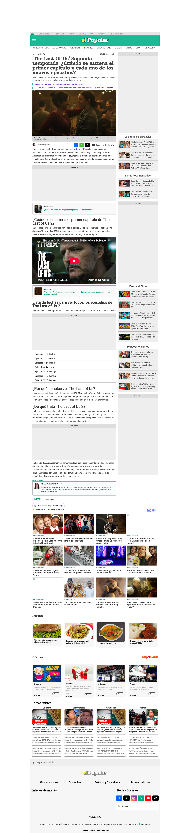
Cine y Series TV (38, 54)
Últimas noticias (41, 48)
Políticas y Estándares (107, 782)
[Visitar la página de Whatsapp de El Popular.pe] (141, 798)
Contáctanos (76, 782)
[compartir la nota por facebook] (76, 145)
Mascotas (71, 34)
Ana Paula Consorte (86, 34)
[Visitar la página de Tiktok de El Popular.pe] (155, 798)
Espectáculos (59, 48)
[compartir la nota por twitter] (87, 145)
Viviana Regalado (44, 145)
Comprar (56, 693)
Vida (138, 48)
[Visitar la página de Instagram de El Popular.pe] (134, 798)
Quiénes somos (49, 782)
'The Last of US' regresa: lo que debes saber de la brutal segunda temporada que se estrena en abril (73, 88)
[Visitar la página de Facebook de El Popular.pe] (119, 798)
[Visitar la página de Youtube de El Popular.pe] (148, 798)
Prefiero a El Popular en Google (50, 506)
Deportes (88, 48)
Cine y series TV (104, 48)
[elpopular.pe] (95, 43)
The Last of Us (79, 149)
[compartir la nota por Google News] (103, 145)
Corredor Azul (59, 34)
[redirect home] (95, 773)
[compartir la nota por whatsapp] (81, 145)
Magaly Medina (44, 34)
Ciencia (118, 48)
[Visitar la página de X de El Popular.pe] (126, 798)
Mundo (129, 48)
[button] (34, 40)
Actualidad (75, 48)
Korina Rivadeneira (116, 34)
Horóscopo (101, 34)
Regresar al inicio (45, 762)
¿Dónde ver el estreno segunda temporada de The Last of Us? (58, 84)
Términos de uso (140, 782)
